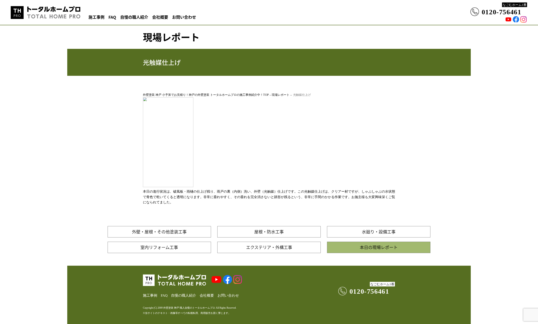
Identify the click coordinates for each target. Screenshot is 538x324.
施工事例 (96, 17)
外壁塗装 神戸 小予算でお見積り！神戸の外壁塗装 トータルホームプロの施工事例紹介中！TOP (206, 94)
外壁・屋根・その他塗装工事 (159, 232)
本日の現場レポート (379, 247)
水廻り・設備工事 (379, 232)
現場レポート (280, 94)
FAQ (112, 17)
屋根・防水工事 (269, 232)
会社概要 (160, 17)
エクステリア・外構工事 (269, 247)
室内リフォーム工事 (159, 247)
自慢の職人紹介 (134, 17)
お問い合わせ (184, 17)
